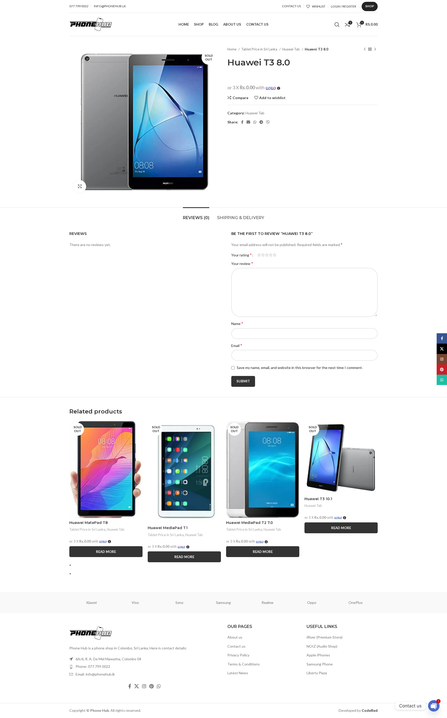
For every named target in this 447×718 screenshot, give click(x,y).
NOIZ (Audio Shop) (322, 646)
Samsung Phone (320, 664)
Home (232, 49)
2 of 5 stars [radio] (263, 255)
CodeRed (370, 710)
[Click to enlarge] (79, 186)
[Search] (337, 24)
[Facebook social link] (242, 122)
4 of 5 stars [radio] (271, 255)
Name (237, 323)
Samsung (223, 602)
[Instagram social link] (144, 686)
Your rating (241, 255)
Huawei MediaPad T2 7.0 (249, 522)
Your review (242, 263)
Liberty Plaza (317, 673)
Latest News (237, 673)
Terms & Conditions (243, 664)
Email (236, 345)
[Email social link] (248, 122)
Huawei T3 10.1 (318, 499)
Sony (179, 602)
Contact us (236, 646)
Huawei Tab (291, 49)
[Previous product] (364, 49)
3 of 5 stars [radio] (267, 255)
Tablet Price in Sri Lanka (259, 49)
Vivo (135, 602)
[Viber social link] (268, 122)
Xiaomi (91, 602)
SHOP (369, 6)
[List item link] (144, 666)
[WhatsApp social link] (255, 122)
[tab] (196, 215)
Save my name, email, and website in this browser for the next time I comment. (300, 367)
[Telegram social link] (261, 122)
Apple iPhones (318, 655)
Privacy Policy (238, 655)
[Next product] (375, 49)
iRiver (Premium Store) (324, 637)
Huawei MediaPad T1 (168, 527)
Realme (267, 602)
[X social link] (136, 686)
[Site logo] (90, 24)
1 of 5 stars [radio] (259, 255)
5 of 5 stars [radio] (275, 255)
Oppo (311, 602)
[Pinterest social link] (151, 686)
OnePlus (355, 602)
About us (234, 637)
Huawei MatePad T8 (88, 522)
